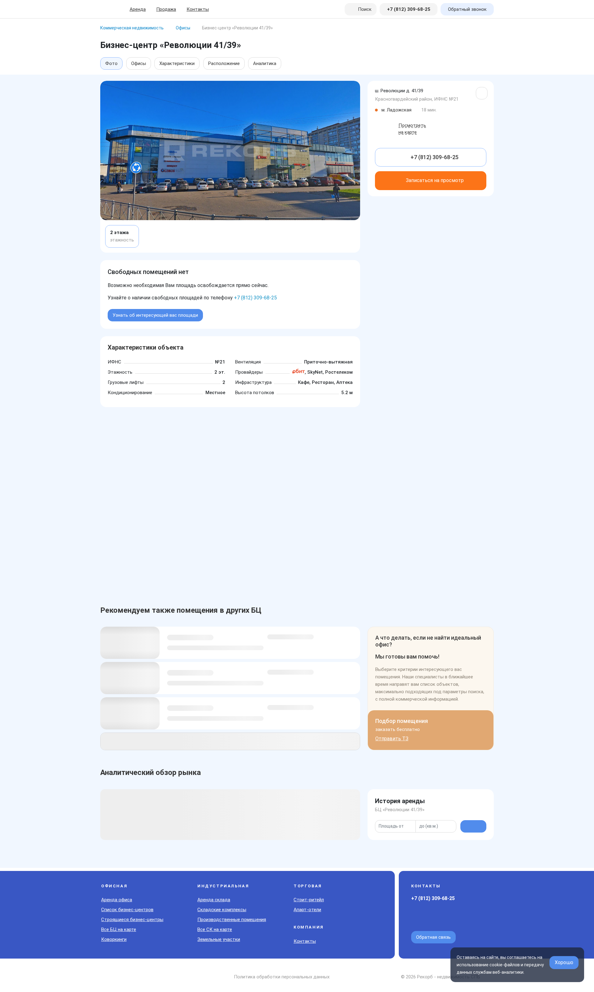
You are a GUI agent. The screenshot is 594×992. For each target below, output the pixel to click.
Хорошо (564, 962)
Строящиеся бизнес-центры (132, 919)
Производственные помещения (231, 919)
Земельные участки (218, 939)
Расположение (224, 63)
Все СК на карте (214, 929)
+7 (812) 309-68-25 (255, 298)
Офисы (138, 63)
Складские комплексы (221, 909)
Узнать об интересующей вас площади (155, 315)
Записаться (435, 181)
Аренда (138, 9)
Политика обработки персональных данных (281, 977)
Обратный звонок (467, 9)
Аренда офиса (116, 900)
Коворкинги (114, 939)
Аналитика (264, 63)
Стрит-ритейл (309, 900)
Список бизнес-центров (127, 909)
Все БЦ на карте (118, 929)
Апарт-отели (307, 909)
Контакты (198, 9)
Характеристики (177, 63)
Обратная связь (433, 937)
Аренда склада (213, 900)
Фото (111, 63)
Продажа (166, 9)
